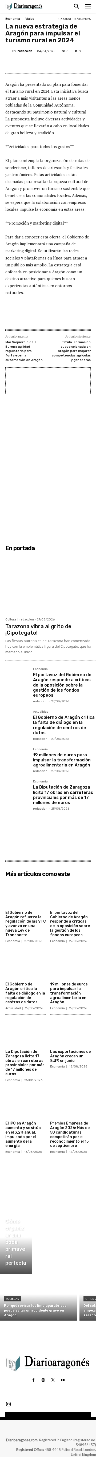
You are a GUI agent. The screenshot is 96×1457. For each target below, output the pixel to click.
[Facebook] (27, 63)
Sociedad (12, 1298)
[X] (39, 63)
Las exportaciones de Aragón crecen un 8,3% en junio (70, 1056)
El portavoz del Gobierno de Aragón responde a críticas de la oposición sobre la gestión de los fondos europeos (62, 685)
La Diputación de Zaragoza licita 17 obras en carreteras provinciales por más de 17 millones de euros (63, 795)
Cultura (10, 619)
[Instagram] (43, 1380)
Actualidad (41, 711)
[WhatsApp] (64, 63)
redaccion (25, 51)
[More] (76, 63)
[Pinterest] (52, 63)
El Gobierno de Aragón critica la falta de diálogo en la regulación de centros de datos (64, 725)
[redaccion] (8, 51)
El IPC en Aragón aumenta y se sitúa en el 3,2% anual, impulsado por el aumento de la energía (23, 1134)
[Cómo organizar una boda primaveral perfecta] (16, 1243)
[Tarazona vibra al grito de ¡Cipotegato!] (50, 584)
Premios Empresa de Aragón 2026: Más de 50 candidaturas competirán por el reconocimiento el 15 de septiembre (70, 1134)
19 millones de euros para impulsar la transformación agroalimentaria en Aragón (62, 760)
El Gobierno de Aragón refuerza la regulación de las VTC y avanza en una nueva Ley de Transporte (25, 923)
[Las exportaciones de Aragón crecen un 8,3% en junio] (70, 1032)
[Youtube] (62, 1380)
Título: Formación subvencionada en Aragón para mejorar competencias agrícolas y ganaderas (71, 351)
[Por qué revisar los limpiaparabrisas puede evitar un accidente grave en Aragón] (38, 1299)
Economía (12, 18)
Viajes (29, 18)
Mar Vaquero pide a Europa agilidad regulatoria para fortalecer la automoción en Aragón (24, 351)
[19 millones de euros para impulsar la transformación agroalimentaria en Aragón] (17, 759)
